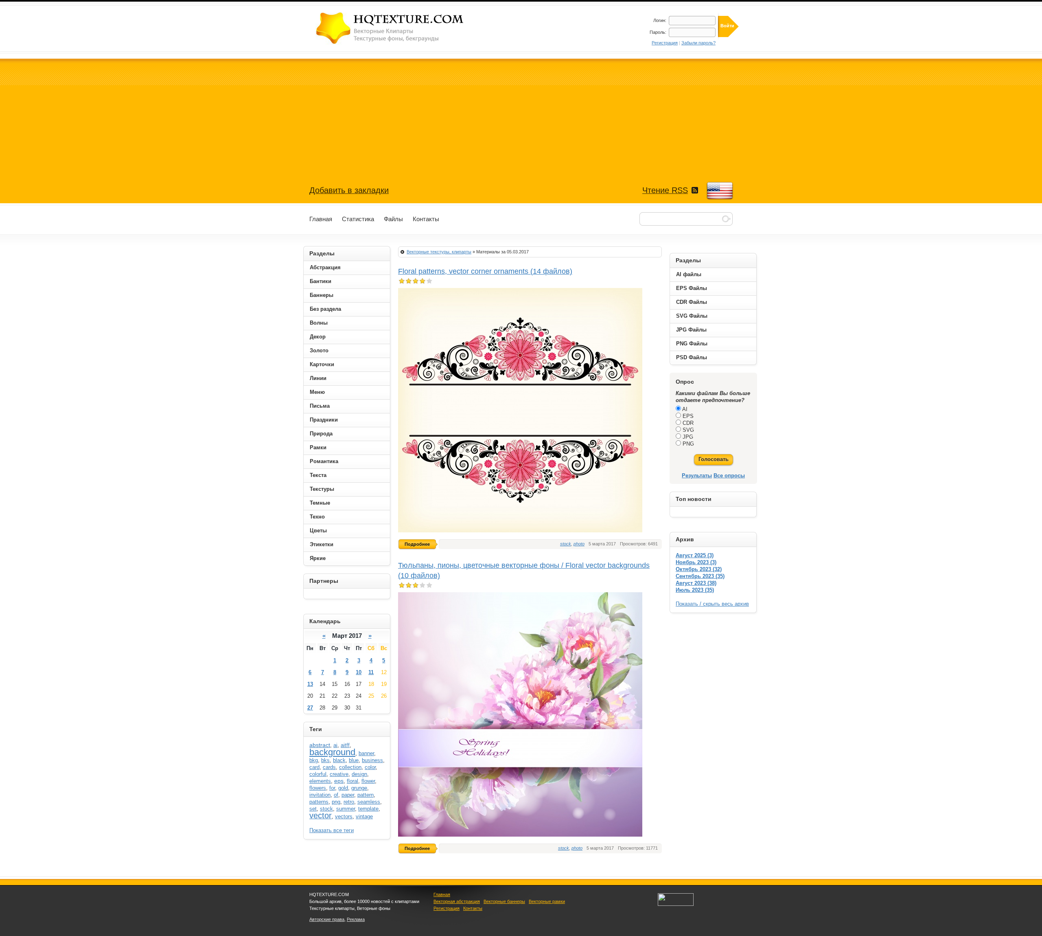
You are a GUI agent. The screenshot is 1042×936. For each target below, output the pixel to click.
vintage (364, 816)
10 (358, 672)
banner (366, 753)
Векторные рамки (547, 901)
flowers (317, 788)
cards (329, 767)
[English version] (719, 191)
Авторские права (326, 919)
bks (325, 760)
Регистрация (665, 42)
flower (368, 781)
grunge (359, 788)
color (370, 767)
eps (339, 781)
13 (310, 684)
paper (347, 795)
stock (565, 543)
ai (335, 745)
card (314, 767)
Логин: (659, 20)
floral (352, 781)
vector (320, 815)
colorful (317, 774)
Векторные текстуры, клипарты (439, 251)
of (336, 795)
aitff (345, 745)
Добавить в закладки (349, 190)
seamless (368, 802)
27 (310, 708)
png (336, 802)
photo (579, 543)
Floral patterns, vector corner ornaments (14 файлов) (485, 271)
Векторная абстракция (456, 901)
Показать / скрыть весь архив (712, 604)
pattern (365, 795)
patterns (318, 802)
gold (343, 788)
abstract (319, 745)
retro (349, 802)
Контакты (472, 908)
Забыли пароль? (698, 42)
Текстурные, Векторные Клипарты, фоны (390, 28)
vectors (343, 816)
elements (320, 781)
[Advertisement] (521, 116)
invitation (320, 795)
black (339, 760)
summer (345, 809)
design (359, 774)
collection (350, 767)
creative (339, 774)
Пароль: (658, 32)
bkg (313, 760)
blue (354, 760)
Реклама (356, 919)
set (313, 809)
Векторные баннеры (504, 901)
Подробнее (417, 544)
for (332, 788)
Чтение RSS (665, 190)
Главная (441, 894)
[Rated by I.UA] (676, 904)
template (368, 809)
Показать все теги (331, 830)
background (332, 752)
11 (371, 672)
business (372, 760)
